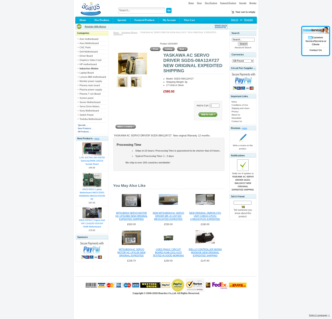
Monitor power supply (91, 81)
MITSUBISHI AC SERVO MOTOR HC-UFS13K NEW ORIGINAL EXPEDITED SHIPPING (131, 252)
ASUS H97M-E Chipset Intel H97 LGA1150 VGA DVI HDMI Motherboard (92, 223)
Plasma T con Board (90, 94)
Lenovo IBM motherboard (93, 77)
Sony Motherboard (89, 110)
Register (252, 3)
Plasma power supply (91, 89)
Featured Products (228, 3)
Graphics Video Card (90, 60)
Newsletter (237, 118)
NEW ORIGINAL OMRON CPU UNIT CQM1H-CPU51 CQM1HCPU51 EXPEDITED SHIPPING (205, 216)
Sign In (234, 20)
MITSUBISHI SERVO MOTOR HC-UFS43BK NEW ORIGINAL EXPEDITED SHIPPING (131, 216)
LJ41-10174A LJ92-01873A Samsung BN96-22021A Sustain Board (92, 160)
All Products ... (84, 131)
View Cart (189, 20)
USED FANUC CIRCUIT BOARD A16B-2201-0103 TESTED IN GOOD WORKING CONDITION (168, 252)
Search (235, 33)
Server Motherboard (90, 102)
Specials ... (83, 125)
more (97, 138)
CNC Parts (85, 47)
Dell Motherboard (89, 51)
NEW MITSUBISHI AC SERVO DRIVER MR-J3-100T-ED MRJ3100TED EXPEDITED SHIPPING (168, 216)
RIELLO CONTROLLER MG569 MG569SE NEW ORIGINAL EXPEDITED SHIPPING (205, 252)
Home (191, 3)
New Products (211, 3)
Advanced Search (243, 47)
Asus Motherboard (89, 43)
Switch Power (87, 115)
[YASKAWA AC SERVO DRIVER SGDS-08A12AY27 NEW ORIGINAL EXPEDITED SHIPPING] (122, 86)
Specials (242, 3)
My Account (169, 20)
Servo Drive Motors (90, 106)
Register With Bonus (95, 26)
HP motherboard (88, 64)
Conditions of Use (240, 105)
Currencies (238, 54)
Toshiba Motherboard (91, 119)
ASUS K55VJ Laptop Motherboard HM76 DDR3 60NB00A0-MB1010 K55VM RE (92, 194)
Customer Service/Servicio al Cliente (315, 41)
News (199, 3)
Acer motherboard (89, 39)
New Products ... (85, 128)
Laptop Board (87, 72)
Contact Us (237, 121)
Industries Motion (129, 32)
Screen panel (87, 98)
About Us (236, 115)
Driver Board (86, 56)
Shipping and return (241, 108)
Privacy (235, 111)
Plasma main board (90, 85)
